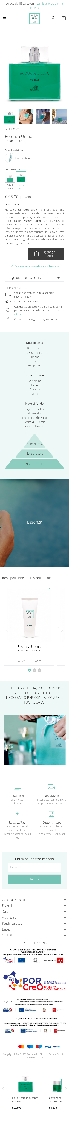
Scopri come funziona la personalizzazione (34, 266)
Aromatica (23, 158)
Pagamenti (17, 796)
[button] (60, 629)
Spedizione (52, 796)
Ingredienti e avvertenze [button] (26, 277)
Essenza (34, 522)
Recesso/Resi (17, 822)
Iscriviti (34, 879)
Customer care (51, 822)
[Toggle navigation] (4, 18)
